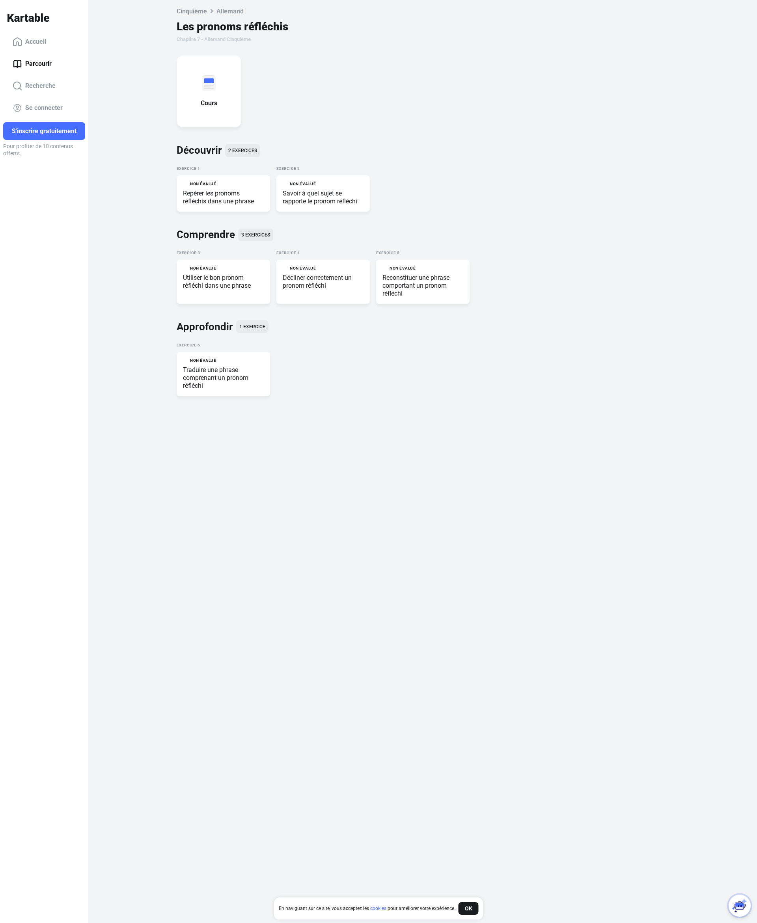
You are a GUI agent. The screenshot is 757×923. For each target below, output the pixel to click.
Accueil (35, 41)
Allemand (230, 11)
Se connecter (44, 108)
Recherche (40, 85)
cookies (378, 908)
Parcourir (38, 63)
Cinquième (192, 11)
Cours (209, 103)
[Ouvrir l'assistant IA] (740, 906)
